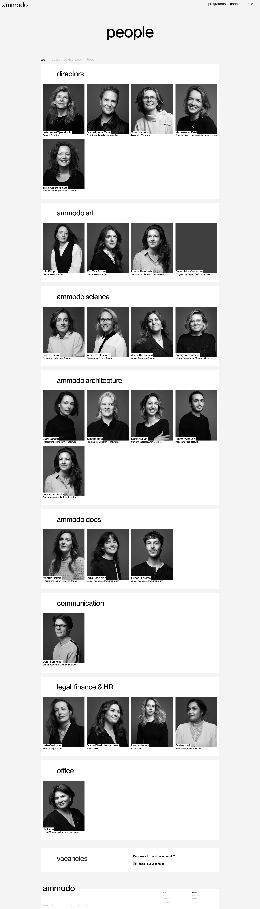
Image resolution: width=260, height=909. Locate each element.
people (235, 4)
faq (164, 895)
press (165, 899)
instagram (195, 895)
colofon (86, 906)
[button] (257, 4)
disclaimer (60, 906)
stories (248, 4)
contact (94, 906)
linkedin (194, 899)
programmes (218, 4)
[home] (15, 5)
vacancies (166, 902)
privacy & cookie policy (73, 906)
